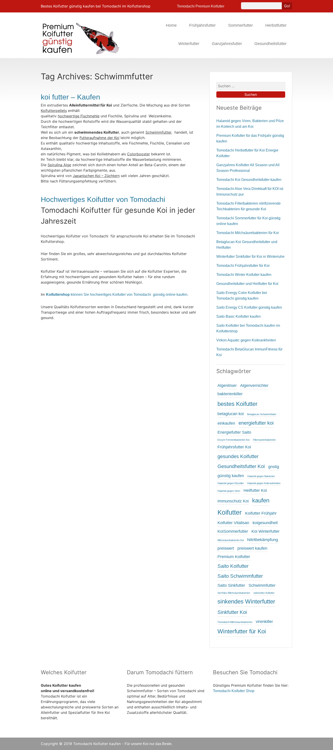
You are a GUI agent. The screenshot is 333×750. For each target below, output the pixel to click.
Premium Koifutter (233, 556)
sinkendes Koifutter (264, 592)
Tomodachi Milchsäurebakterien (234, 622)
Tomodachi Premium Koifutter (200, 6)
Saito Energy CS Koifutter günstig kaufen (249, 307)
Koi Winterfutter (265, 531)
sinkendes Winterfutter (246, 601)
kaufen (260, 500)
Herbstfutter (276, 25)
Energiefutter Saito (234, 432)
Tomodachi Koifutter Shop (233, 691)
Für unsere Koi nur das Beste (148, 744)
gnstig (273, 466)
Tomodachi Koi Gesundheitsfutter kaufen (248, 180)
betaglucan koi (230, 414)
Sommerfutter (240, 25)
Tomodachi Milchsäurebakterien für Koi (247, 233)
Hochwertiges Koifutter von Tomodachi (103, 199)
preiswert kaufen (252, 548)
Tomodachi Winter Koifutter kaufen (243, 275)
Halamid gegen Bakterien (261, 476)
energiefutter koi (256, 423)
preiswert (225, 548)
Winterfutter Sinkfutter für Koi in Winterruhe (250, 256)
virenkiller (264, 621)
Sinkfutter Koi (232, 612)
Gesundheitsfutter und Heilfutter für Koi (247, 284)
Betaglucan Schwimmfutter (261, 414)
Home (171, 25)
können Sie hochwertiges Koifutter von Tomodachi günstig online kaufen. (117, 294)
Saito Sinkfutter (231, 585)
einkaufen (226, 423)
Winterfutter (188, 43)
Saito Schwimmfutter (240, 576)
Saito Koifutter (233, 566)
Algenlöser (227, 385)
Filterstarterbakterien (264, 439)
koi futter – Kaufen (70, 97)
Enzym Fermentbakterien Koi (233, 439)
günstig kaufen (230, 475)
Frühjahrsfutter (202, 25)
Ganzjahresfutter (227, 43)
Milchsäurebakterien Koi (230, 540)
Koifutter (229, 512)
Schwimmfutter (262, 585)
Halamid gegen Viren (228, 491)
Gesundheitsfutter (270, 43)
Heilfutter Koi (255, 490)
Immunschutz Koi (233, 501)
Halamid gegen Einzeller (230, 483)
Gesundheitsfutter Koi (241, 466)
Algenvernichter (254, 385)
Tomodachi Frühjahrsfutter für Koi (243, 265)
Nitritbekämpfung (262, 539)
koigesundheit (265, 523)
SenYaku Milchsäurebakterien (233, 592)
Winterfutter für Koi (241, 631)
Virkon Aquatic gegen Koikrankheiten (246, 340)
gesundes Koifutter (237, 456)
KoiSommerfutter (232, 531)
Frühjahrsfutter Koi (234, 447)
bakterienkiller (230, 394)
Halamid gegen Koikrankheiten (263, 483)
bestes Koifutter (237, 403)
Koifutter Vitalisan (233, 523)
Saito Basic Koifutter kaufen (238, 316)
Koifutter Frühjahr (261, 513)
